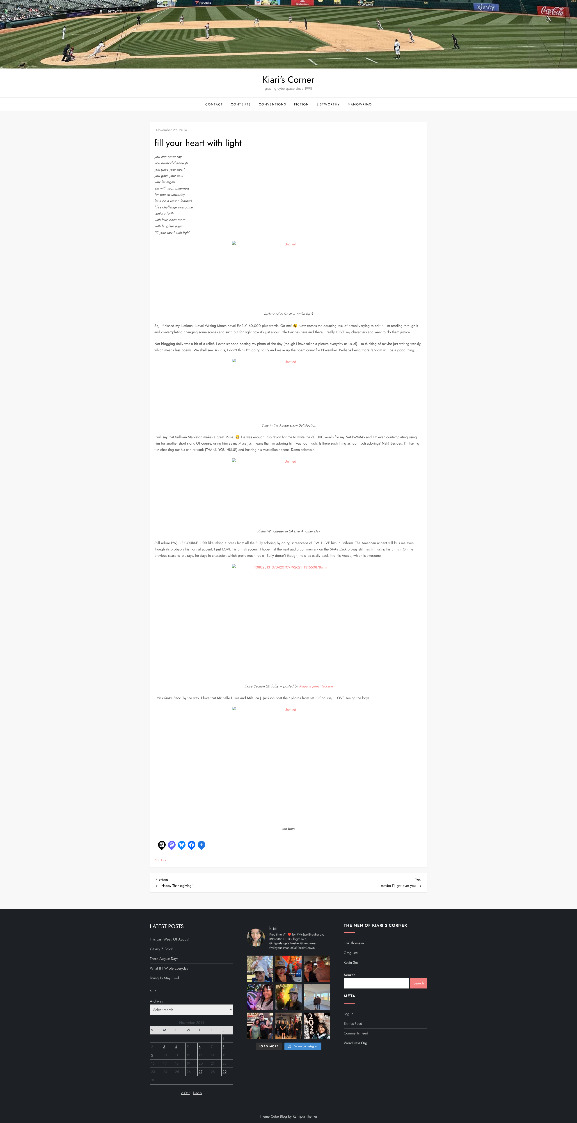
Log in (348, 1013)
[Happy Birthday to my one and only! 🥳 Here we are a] (317, 997)
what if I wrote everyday (169, 968)
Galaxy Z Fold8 (161, 949)
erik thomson (354, 943)
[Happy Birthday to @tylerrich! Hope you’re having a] (260, 1026)
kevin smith (352, 962)
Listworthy (328, 104)
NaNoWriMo (360, 104)
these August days (164, 958)
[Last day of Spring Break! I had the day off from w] (260, 997)
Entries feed (353, 1023)
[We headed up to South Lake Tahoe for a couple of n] (260, 969)
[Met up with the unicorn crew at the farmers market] (317, 1026)
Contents (241, 104)
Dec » (197, 1093)
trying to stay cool (164, 978)
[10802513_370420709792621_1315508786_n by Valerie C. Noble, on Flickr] (288, 620)
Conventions (272, 104)
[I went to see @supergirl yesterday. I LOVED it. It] (288, 969)
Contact (214, 104)
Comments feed (356, 1033)
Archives (156, 1001)
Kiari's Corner (288, 79)
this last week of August (169, 939)
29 (224, 1071)
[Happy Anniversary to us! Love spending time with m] (317, 969)
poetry (160, 860)
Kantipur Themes (305, 1116)
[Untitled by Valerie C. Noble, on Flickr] (288, 273)
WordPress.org (355, 1042)
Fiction (301, 104)
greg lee (351, 952)
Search (349, 974)
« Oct (185, 1093)
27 (200, 1071)
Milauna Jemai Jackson (316, 686)
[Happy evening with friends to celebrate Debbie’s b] (288, 1026)
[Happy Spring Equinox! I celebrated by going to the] (288, 997)
